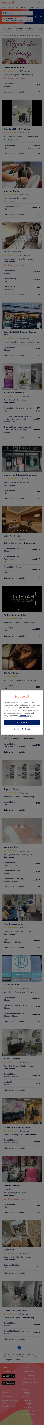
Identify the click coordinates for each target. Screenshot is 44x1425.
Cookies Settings (22, 729)
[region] (22, 712)
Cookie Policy (25, 716)
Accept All (22, 722)
